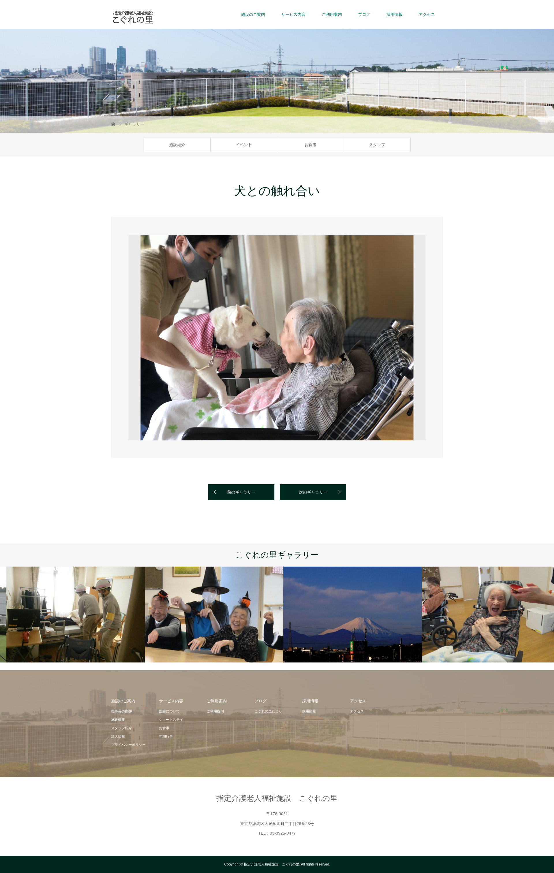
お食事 (310, 144)
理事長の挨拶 (121, 711)
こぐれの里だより (268, 711)
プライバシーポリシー (128, 745)
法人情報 (118, 736)
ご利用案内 (332, 14)
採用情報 (394, 14)
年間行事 (166, 736)
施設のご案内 (253, 14)
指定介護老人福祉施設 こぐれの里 (277, 798)
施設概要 (118, 720)
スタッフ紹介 (121, 728)
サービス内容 (293, 14)
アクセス (427, 14)
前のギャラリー (241, 492)
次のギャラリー (313, 492)
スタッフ (377, 144)
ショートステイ (171, 720)
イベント (244, 144)
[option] (277, 337)
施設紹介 (177, 144)
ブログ (364, 14)
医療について (169, 711)
